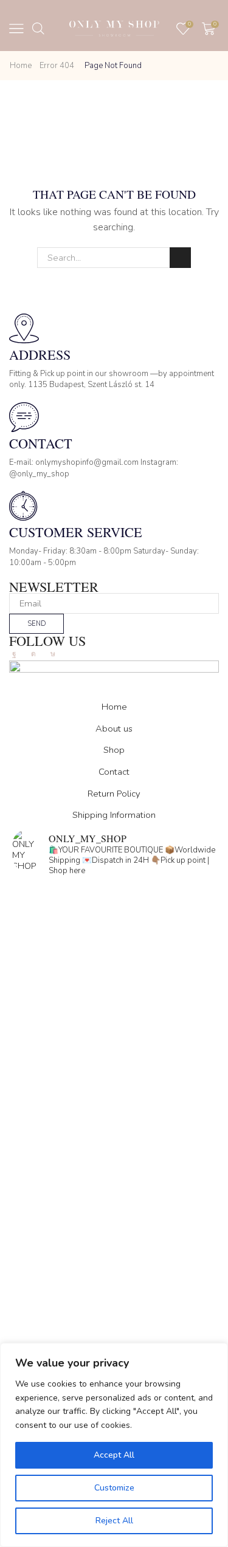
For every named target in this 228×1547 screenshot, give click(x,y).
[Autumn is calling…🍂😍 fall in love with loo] (114, 943)
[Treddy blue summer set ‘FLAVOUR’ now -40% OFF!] (114, 1293)
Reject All (114, 1520)
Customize (114, 1488)
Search (180, 257)
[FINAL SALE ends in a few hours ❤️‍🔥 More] (114, 1059)
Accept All (114, 1455)
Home (21, 65)
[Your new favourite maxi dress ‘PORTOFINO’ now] (114, 1176)
